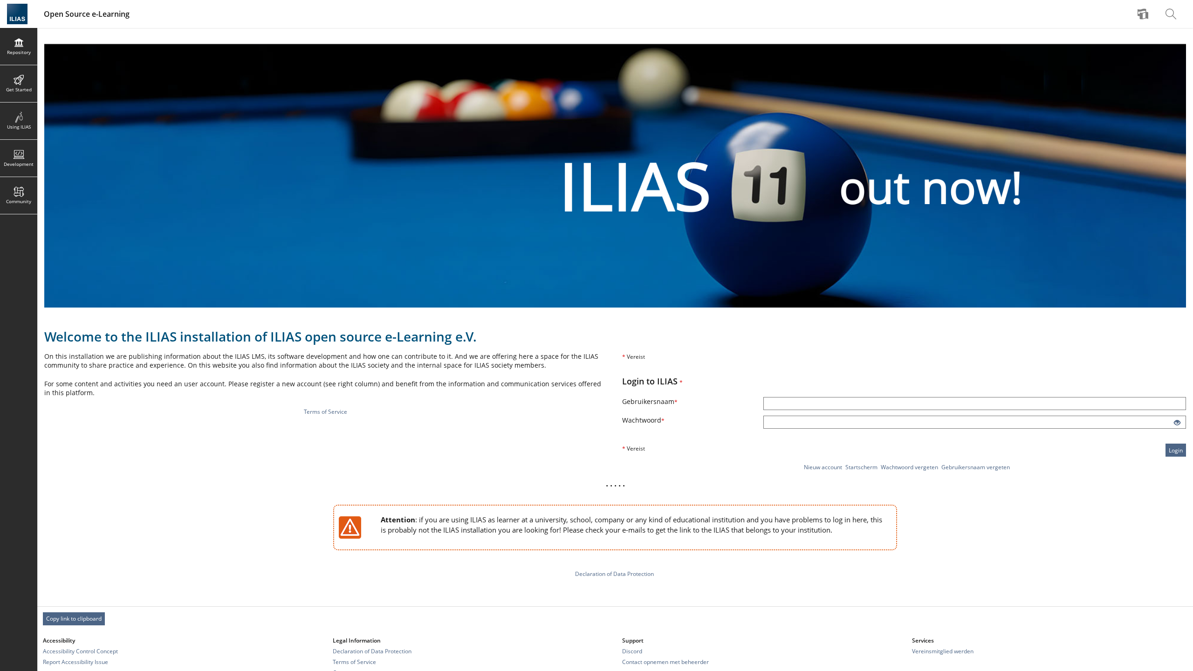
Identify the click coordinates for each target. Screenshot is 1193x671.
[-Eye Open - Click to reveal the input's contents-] (1177, 423)
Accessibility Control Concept (80, 651)
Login (1176, 450)
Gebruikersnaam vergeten (975, 467)
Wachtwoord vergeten (909, 467)
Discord (632, 651)
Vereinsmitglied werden (943, 651)
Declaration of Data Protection (614, 574)
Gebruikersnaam (658, 401)
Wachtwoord (652, 420)
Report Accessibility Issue (75, 662)
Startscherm (861, 467)
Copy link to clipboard (74, 619)
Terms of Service (325, 412)
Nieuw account (823, 467)
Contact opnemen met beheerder (665, 662)
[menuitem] (1144, 14)
